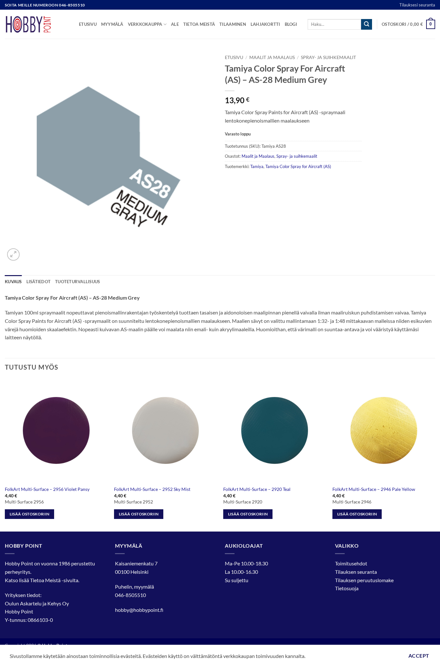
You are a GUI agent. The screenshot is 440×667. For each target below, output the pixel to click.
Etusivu (88, 24)
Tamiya (256, 166)
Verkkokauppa (145, 24)
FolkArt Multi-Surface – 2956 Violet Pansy (47, 489)
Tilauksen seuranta (356, 572)
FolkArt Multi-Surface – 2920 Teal (257, 489)
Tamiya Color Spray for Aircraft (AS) (298, 166)
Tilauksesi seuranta (417, 4)
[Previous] (5, 454)
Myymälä (112, 24)
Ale (175, 24)
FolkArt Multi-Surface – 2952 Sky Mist (152, 489)
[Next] (435, 454)
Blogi (291, 24)
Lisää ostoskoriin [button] (30, 514)
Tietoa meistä (199, 24)
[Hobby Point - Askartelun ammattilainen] (37, 24)
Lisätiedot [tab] (38, 281)
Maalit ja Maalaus (272, 57)
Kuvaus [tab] (13, 281)
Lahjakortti (265, 24)
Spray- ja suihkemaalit (328, 57)
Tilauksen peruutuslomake (364, 580)
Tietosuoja (347, 588)
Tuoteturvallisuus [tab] (77, 281)
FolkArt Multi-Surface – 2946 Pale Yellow (373, 489)
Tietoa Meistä (45, 580)
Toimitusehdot (351, 563)
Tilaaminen (232, 24)
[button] (408, 24)
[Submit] (366, 24)
